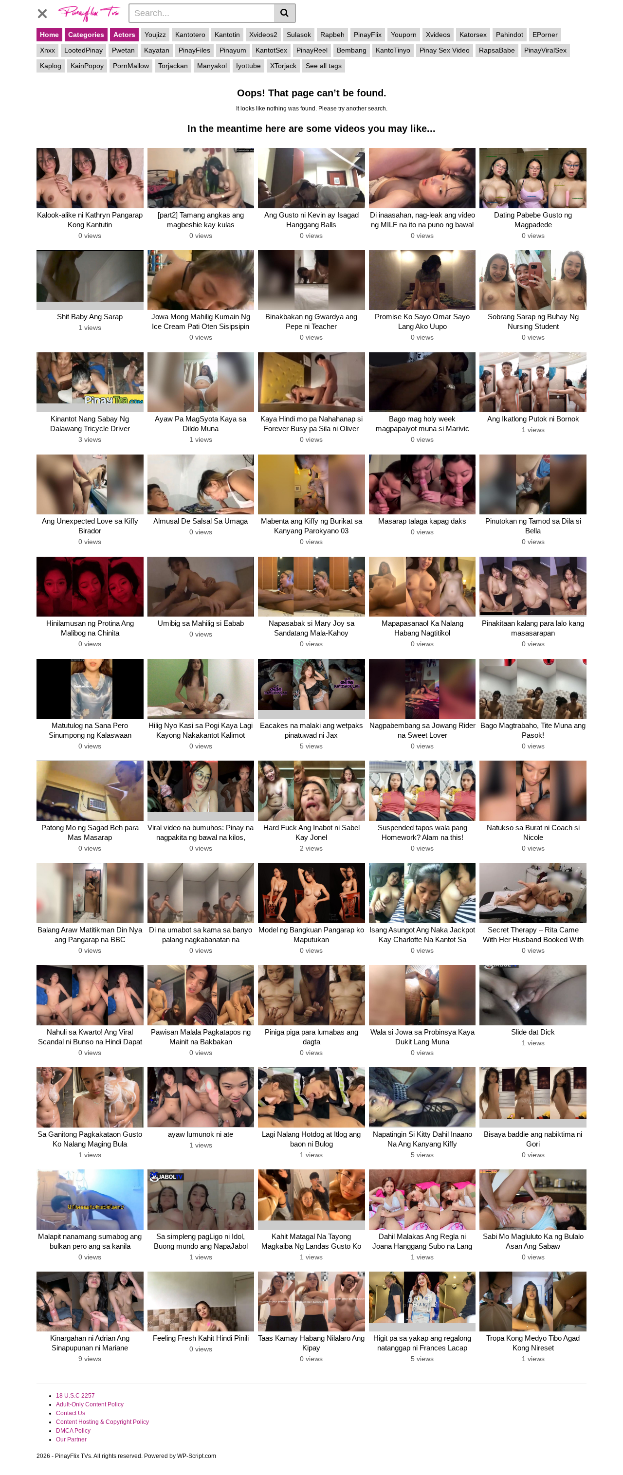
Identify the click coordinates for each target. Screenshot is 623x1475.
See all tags (324, 66)
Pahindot (509, 34)
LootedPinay (83, 50)
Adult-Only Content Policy (90, 1404)
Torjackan (173, 66)
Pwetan (123, 50)
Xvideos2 (263, 34)
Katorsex (473, 34)
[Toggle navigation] (46, 11)
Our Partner (71, 1439)
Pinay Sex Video (445, 50)
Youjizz (155, 34)
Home (49, 34)
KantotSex (271, 50)
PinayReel (312, 50)
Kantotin (227, 34)
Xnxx (47, 50)
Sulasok (299, 34)
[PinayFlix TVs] (89, 12)
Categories (86, 34)
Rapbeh (332, 34)
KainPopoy (87, 66)
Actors (124, 34)
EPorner (545, 34)
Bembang (351, 50)
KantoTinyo (393, 50)
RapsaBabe (497, 50)
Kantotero (190, 34)
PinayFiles (194, 50)
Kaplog (50, 66)
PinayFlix (368, 34)
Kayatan (156, 50)
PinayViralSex (545, 50)
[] (285, 13)
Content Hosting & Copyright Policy (102, 1422)
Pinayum (233, 50)
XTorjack (283, 66)
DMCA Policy (73, 1430)
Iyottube (248, 66)
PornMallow (131, 66)
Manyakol (212, 66)
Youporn (404, 34)
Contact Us (70, 1413)
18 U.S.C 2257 (75, 1395)
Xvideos (438, 34)
